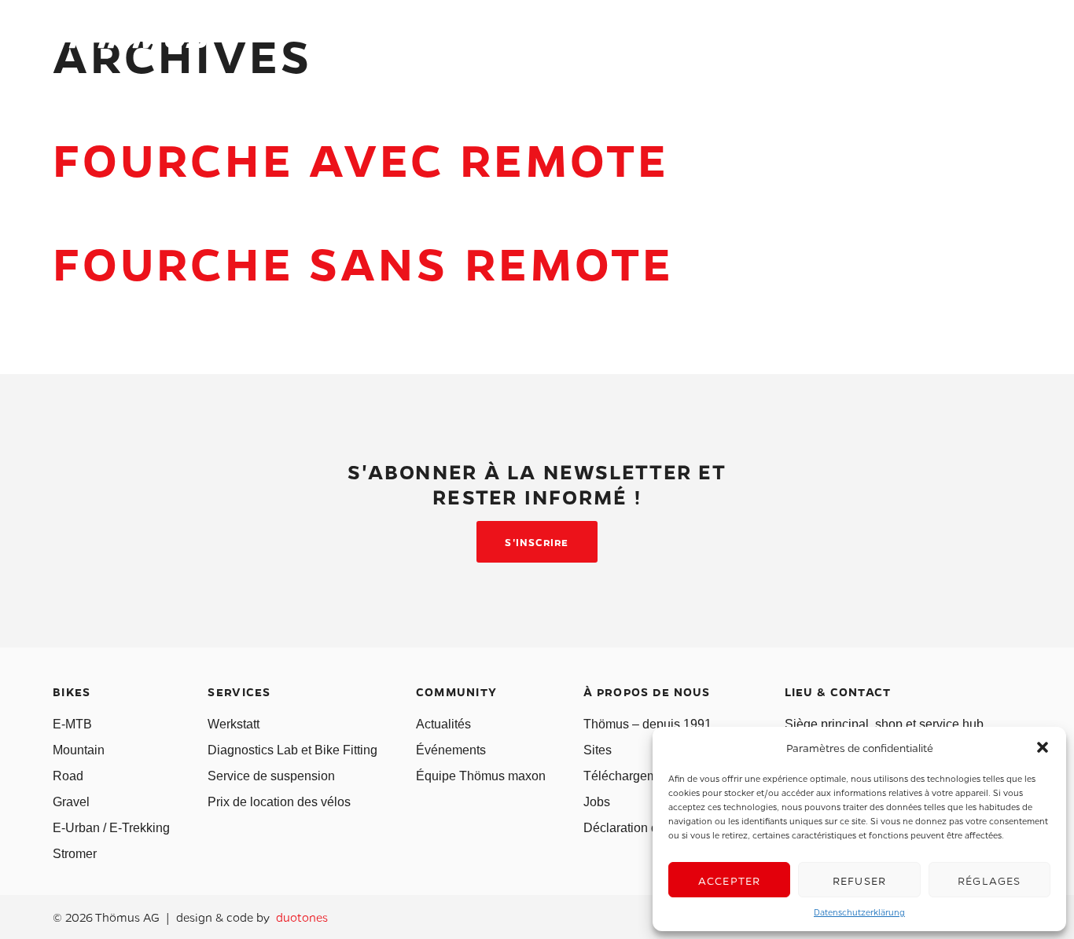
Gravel (71, 802)
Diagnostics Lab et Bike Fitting (292, 750)
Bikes (379, 42)
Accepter (729, 880)
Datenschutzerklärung (859, 912)
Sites (597, 750)
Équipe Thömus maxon (481, 776)
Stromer (75, 853)
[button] (1042, 747)
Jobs (596, 802)
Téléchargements (632, 776)
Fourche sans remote (364, 262)
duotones (302, 917)
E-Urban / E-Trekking (111, 827)
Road (68, 776)
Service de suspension (271, 776)
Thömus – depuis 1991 (647, 724)
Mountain (79, 750)
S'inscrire (536, 541)
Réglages (989, 880)
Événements (451, 750)
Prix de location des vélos (279, 802)
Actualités (443, 724)
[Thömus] (131, 39)
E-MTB (72, 724)
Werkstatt (233, 724)
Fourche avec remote (361, 158)
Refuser (859, 880)
